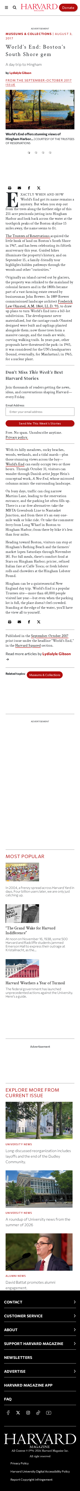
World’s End (15, 464)
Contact (13, 1302)
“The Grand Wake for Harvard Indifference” (30, 930)
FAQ (8, 1399)
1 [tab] (29, 152)
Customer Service (23, 1316)
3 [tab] (43, 152)
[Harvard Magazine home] (39, 7)
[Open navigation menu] (6, 7)
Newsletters (18, 1357)
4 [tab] (50, 152)
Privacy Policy (19, 1463)
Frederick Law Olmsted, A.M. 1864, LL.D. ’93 (39, 304)
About (11, 1329)
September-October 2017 (48, 80)
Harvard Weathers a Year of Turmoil (35, 983)
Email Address (15, 405)
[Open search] (15, 7)
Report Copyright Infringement (31, 1479)
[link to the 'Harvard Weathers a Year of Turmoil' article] (40, 970)
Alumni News (16, 1275)
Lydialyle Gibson (20, 72)
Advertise (15, 1371)
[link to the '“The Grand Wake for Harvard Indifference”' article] (40, 915)
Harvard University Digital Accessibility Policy (40, 1471)
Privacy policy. (17, 437)
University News (19, 1144)
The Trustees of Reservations (28, 236)
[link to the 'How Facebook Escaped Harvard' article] (40, 873)
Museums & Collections (29, 33)
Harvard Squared (28, 645)
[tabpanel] (40, 119)
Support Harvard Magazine (33, 1343)
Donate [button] (68, 8)
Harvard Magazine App (28, 1385)
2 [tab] (36, 152)
